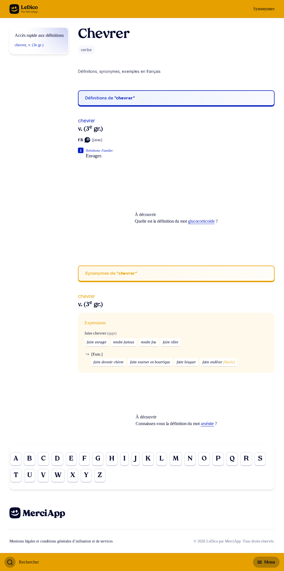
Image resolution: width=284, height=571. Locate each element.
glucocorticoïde (201, 221)
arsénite (207, 423)
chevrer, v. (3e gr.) (29, 45)
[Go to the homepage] (23, 9)
